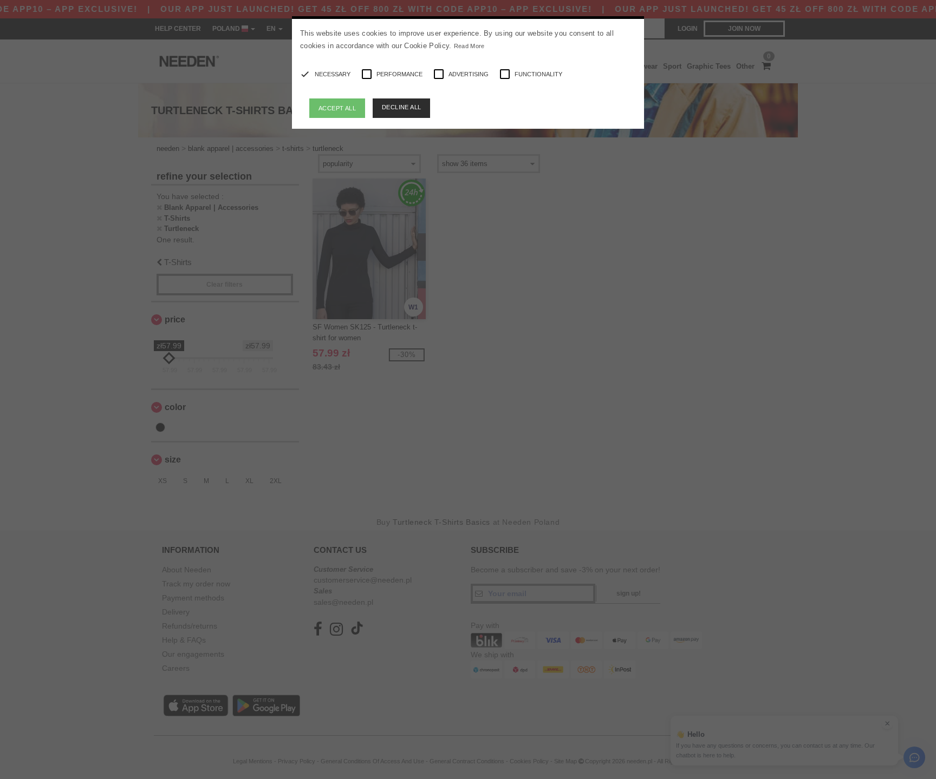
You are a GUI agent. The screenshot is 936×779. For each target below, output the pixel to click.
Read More (469, 46)
